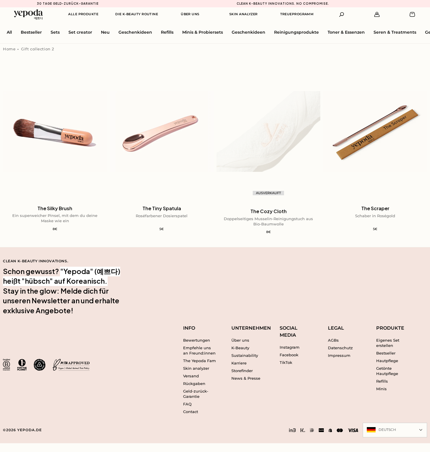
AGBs (333, 340)
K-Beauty (240, 347)
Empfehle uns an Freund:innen (199, 350)
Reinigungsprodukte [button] (296, 32)
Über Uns (190, 14)
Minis (381, 388)
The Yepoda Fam (199, 360)
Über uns (240, 340)
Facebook (289, 354)
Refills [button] (167, 32)
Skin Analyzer (243, 14)
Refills (382, 381)
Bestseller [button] (31, 32)
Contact (190, 411)
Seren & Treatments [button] (395, 32)
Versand (191, 376)
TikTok (286, 362)
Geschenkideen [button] (135, 32)
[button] (342, 14)
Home (9, 49)
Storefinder (242, 370)
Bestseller (385, 353)
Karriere (239, 363)
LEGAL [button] (336, 328)
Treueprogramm (297, 14)
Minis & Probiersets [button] (202, 32)
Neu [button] (105, 32)
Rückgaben (194, 383)
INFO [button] (189, 328)
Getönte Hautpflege (387, 371)
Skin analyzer (196, 368)
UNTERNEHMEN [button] (247, 328)
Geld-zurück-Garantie (195, 394)
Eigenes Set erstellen (387, 343)
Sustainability (244, 355)
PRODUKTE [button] (390, 328)
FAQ (187, 404)
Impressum (339, 355)
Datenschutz (340, 347)
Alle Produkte (83, 14)
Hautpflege (387, 360)
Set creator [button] (80, 32)
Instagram (290, 347)
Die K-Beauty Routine (136, 14)
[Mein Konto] (377, 14)
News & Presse (245, 378)
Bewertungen (196, 340)
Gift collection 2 (37, 49)
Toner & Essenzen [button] (346, 32)
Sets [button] (55, 32)
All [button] (9, 32)
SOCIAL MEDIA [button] (288, 331)
